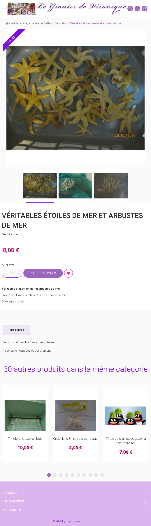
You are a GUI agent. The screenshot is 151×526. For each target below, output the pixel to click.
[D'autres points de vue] (10, 186)
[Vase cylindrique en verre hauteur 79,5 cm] (125, 415)
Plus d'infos (16, 330)
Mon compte (12, 510)
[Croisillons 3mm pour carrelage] (25, 415)
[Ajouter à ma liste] (68, 273)
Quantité (8, 265)
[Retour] (7, 23)
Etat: (5, 234)
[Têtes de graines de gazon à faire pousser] (75, 415)
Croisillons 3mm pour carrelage (25, 438)
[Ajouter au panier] (16, 389)
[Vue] (34, 389)
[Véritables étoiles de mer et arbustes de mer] (40, 186)
